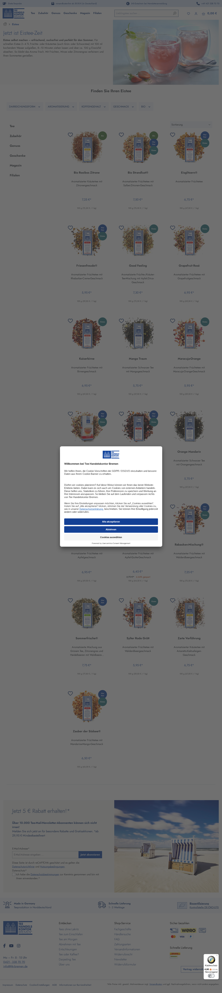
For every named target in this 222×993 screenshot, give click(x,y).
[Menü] (217, 956)
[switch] (211, 976)
